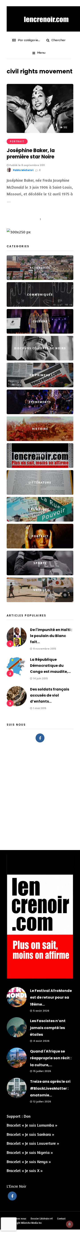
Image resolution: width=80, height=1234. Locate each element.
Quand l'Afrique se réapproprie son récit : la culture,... (50, 1058)
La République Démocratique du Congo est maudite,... (50, 665)
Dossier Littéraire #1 (42, 1218)
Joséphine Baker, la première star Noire (31, 153)
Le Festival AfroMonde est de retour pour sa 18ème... (51, 997)
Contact (61, 1218)
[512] (40, 131)
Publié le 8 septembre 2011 (27, 165)
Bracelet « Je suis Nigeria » (30, 1152)
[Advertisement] (40, 794)
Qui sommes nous (16, 1218)
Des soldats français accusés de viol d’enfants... (49, 695)
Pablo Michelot (23, 170)
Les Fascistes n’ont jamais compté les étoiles (48, 1027)
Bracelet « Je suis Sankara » (30, 1134)
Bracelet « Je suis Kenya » (29, 1161)
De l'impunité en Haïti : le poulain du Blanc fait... (51, 635)
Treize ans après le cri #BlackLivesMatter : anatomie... (50, 1088)
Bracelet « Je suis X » (25, 1170)
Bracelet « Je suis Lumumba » (32, 1125)
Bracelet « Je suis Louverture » (33, 1143)
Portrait (17, 141)
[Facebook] (40, 737)
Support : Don (18, 1116)
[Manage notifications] (69, 1224)
